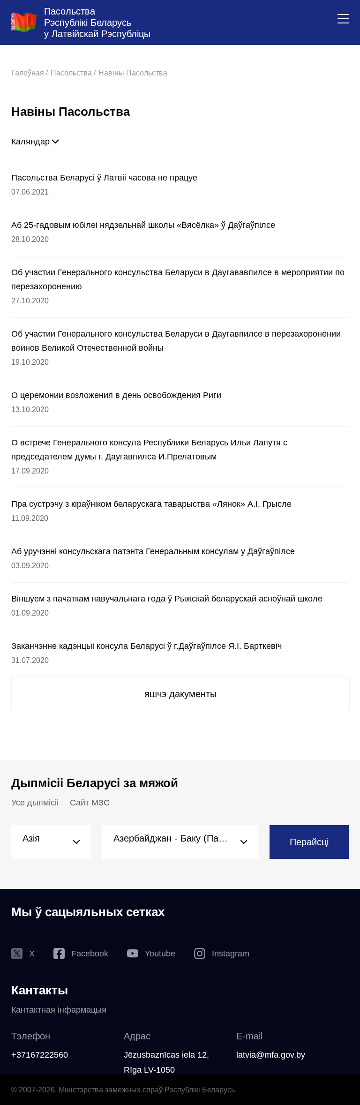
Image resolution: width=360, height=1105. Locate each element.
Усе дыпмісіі (35, 802)
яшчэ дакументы (180, 694)
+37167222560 (39, 1055)
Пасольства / (73, 73)
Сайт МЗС (90, 802)
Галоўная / (29, 73)
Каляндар (30, 141)
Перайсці (309, 842)
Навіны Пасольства (132, 73)
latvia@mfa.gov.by (270, 1055)
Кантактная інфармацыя (58, 1010)
